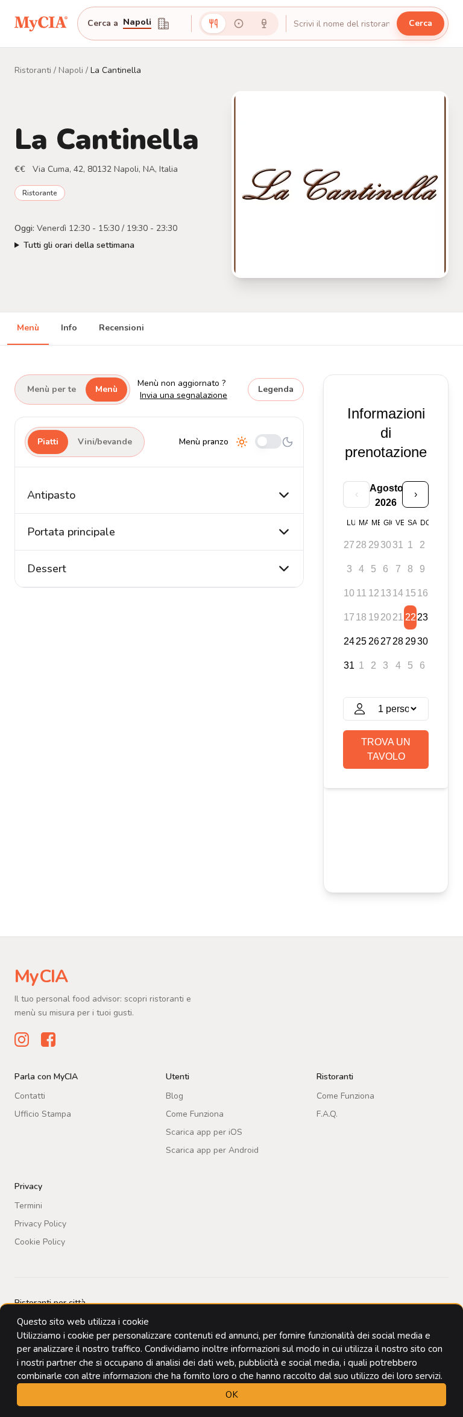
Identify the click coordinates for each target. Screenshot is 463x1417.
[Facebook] (48, 1039)
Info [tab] (69, 327)
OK (231, 1395)
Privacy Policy (40, 1223)
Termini (28, 1205)
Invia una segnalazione (183, 395)
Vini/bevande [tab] (105, 441)
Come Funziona (195, 1114)
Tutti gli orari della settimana (79, 245)
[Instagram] (21, 1039)
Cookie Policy (39, 1242)
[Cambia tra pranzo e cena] (268, 442)
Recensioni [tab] (121, 327)
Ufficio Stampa (42, 1114)
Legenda (276, 389)
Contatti (29, 1096)
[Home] (41, 23)
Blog (174, 1096)
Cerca (420, 23)
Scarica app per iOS (204, 1132)
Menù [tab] (28, 327)
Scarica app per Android (212, 1150)
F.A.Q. (327, 1114)
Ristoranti (32, 70)
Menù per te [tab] (51, 389)
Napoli (137, 23)
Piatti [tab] (47, 441)
